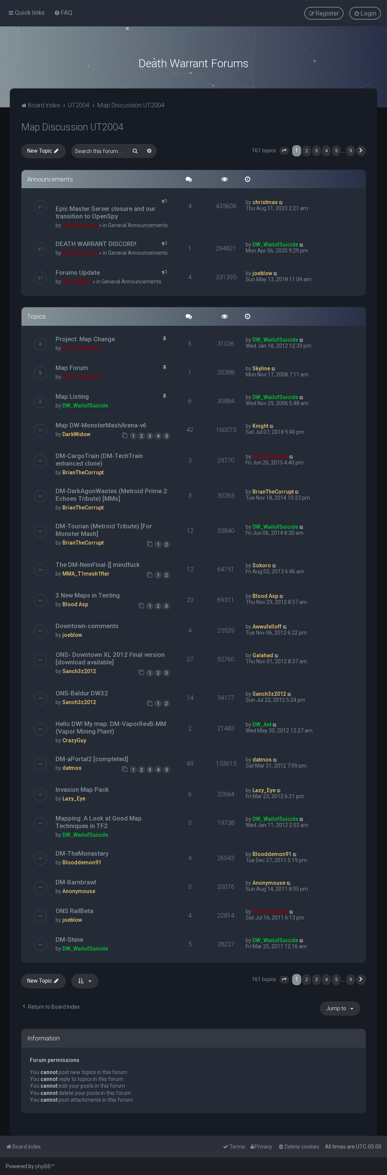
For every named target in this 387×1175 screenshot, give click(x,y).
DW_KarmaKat (80, 225)
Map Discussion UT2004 (72, 127)
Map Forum (72, 368)
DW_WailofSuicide (275, 245)
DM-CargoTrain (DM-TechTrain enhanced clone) (99, 459)
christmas (265, 202)
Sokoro (261, 565)
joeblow (262, 273)
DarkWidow (76, 434)
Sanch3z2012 (79, 671)
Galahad (262, 655)
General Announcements (138, 225)
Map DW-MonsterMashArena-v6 (101, 425)
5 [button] (336, 150)
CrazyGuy (74, 740)
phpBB (43, 1166)
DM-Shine (69, 939)
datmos (72, 768)
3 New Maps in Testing (88, 595)
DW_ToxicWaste (82, 348)
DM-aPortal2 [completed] (92, 759)
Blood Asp (75, 604)
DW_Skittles (76, 282)
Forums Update (78, 272)
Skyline (261, 368)
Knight (260, 426)
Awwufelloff (267, 627)
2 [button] (306, 150)
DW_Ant (261, 724)
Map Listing (72, 396)
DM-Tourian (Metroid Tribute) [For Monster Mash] (104, 529)
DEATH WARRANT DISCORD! (96, 244)
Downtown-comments (87, 626)
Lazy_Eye (73, 799)
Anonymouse (78, 891)
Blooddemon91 (81, 862)
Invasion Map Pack (82, 789)
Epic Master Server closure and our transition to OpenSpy (105, 212)
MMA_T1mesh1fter (86, 574)
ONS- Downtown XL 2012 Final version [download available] (110, 658)
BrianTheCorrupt (83, 472)
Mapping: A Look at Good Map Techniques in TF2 (99, 822)
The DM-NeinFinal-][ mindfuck (98, 564)
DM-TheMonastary (82, 853)
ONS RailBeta (74, 911)
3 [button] (316, 150)
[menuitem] (63, 12)
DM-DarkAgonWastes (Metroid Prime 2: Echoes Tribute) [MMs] (112, 494)
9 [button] (350, 150)
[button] (284, 151)
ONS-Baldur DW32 (82, 693)
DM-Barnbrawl (76, 882)
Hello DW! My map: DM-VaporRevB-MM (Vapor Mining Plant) (111, 727)
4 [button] (326, 150)
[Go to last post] (281, 202)
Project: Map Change (85, 339)
